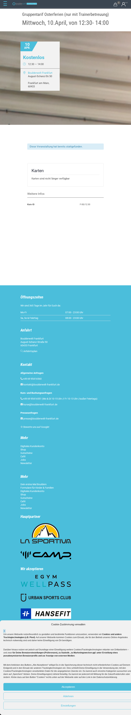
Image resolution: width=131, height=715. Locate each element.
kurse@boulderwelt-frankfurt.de (40, 404)
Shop (23, 449)
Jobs (23, 459)
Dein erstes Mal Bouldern (33, 484)
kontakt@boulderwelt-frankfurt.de (41, 384)
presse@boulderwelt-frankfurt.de (41, 418)
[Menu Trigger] (5, 3)
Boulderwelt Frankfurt (40, 72)
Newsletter (26, 463)
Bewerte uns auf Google (36, 427)
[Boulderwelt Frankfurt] (25, 4)
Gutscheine (26, 453)
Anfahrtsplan (30, 351)
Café (22, 456)
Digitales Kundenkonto (32, 446)
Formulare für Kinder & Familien (37, 487)
